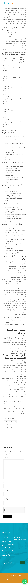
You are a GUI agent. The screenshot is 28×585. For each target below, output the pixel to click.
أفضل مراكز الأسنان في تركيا (10, 421)
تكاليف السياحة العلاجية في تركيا (11, 403)
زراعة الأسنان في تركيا (9, 434)
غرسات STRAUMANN (9, 437)
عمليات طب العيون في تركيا (15, 401)
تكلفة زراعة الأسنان (8, 427)
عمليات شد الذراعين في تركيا (10, 396)
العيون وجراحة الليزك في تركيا (19, 406)
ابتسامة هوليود (8, 424)
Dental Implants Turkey (13, 418)
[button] (24, 581)
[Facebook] (2, 554)
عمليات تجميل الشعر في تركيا (19, 399)
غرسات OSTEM (19, 434)
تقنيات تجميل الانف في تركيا (13, 411)
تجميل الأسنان (16, 424)
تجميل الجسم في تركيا (16, 408)
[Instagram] (5, 554)
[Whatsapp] (8, 554)
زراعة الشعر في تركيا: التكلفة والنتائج (18, 389)
